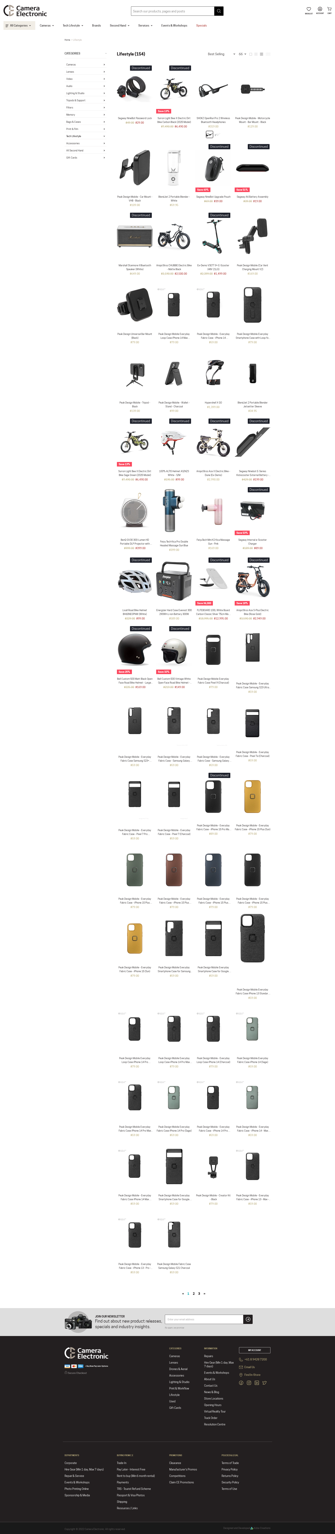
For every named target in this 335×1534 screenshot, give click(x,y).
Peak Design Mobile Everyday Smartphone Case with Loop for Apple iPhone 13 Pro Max (252, 338)
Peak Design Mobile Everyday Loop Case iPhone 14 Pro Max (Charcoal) (174, 1062)
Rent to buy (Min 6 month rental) (136, 1476)
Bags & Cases (73, 121)
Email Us (249, 1367)
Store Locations (213, 1398)
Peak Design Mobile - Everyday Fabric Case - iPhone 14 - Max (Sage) (252, 1130)
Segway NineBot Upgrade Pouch (213, 196)
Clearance (175, 1463)
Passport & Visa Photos (131, 1495)
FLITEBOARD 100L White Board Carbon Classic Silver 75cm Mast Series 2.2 (213, 614)
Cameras (71, 64)
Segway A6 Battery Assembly (252, 196)
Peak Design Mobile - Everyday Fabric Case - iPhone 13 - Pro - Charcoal (134, 1268)
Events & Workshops (216, 1372)
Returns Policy (230, 1476)
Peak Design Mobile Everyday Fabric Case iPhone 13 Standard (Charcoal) (252, 993)
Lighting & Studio (75, 93)
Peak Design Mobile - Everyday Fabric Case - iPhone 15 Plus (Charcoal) (252, 902)
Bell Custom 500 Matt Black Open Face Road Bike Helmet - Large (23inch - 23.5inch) (134, 682)
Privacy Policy (230, 1469)
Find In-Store (252, 1375)
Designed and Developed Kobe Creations (246, 1528)
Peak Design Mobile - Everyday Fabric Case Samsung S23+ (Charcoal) (134, 760)
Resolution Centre (214, 1424)
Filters (69, 107)
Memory (70, 114)
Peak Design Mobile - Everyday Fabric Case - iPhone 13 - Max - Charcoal (252, 1199)
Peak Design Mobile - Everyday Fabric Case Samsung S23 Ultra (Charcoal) (252, 687)
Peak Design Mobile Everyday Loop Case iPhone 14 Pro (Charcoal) (134, 1062)
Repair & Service (74, 1476)
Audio (69, 86)
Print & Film (72, 129)
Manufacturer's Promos (183, 1469)
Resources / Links (127, 1508)
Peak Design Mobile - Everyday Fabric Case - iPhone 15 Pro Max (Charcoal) (213, 829)
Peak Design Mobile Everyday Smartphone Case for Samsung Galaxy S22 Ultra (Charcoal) (174, 971)
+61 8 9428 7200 (255, 1359)
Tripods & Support (75, 100)
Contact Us (210, 1385)
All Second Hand (74, 150)
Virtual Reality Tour (215, 1411)
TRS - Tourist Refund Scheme (134, 1489)
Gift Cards (71, 157)
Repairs (208, 1356)
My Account (254, 1350)
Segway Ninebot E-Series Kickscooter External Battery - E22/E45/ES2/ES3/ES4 (252, 475)
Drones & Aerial (178, 1369)
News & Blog (211, 1392)
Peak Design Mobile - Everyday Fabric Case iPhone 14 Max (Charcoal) (134, 1199)
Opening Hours (212, 1405)
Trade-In (121, 1463)
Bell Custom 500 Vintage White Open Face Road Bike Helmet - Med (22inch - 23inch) (174, 682)
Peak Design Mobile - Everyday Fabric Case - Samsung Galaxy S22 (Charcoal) (213, 760)
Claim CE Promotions (181, 1482)
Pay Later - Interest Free (131, 1469)
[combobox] (177, 11)
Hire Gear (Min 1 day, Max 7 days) (219, 1364)
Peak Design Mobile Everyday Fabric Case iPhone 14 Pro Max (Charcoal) (135, 1130)
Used (172, 1401)
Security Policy (230, 1482)
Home (67, 39)
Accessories (73, 143)
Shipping (122, 1501)
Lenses (70, 71)
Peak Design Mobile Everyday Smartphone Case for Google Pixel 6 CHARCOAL (174, 1199)
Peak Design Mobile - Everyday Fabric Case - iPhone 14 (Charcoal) (213, 338)
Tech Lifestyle (73, 136)
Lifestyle (174, 1395)
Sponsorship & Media (77, 1495)
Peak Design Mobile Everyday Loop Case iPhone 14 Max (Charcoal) (174, 338)
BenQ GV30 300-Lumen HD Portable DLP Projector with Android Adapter (135, 543)
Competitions (177, 1476)
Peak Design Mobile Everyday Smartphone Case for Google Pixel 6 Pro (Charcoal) (213, 971)
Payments (123, 1482)
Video (69, 79)
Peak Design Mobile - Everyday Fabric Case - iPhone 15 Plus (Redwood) (174, 902)
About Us (209, 1379)
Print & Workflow (179, 1388)
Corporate (71, 1463)
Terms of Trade (230, 1463)
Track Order (210, 1418)
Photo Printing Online (77, 1489)
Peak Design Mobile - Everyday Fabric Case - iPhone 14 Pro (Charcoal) (213, 1130)
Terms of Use (229, 1489)
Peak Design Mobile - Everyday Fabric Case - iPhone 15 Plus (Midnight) (213, 902)
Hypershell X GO (213, 402)
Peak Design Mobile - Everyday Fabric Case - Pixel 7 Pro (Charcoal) (134, 834)
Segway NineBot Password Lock (135, 118)
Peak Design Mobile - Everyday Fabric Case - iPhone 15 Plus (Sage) (134, 902)
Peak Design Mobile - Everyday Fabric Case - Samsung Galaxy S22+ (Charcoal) (174, 760)
